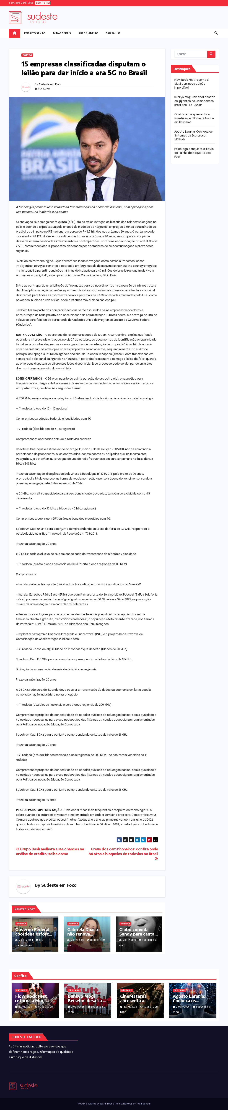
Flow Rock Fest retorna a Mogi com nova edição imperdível (191, 83)
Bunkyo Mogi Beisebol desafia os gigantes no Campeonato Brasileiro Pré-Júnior (194, 101)
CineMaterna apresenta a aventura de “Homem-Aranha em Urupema (194, 118)
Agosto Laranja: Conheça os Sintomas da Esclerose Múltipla (193, 135)
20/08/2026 (26, 1007)
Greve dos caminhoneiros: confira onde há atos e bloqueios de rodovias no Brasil (123, 852)
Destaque (27, 55)
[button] (216, 33)
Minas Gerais (62, 33)
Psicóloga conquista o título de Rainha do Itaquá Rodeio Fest (194, 153)
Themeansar (143, 1104)
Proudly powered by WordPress (95, 1104)
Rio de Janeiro (88, 33)
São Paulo (113, 33)
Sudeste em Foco (50, 84)
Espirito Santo (34, 33)
